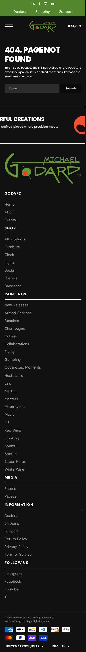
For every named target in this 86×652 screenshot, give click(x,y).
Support (66, 11)
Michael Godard (22, 617)
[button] (10, 26)
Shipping (42, 11)
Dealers (19, 11)
